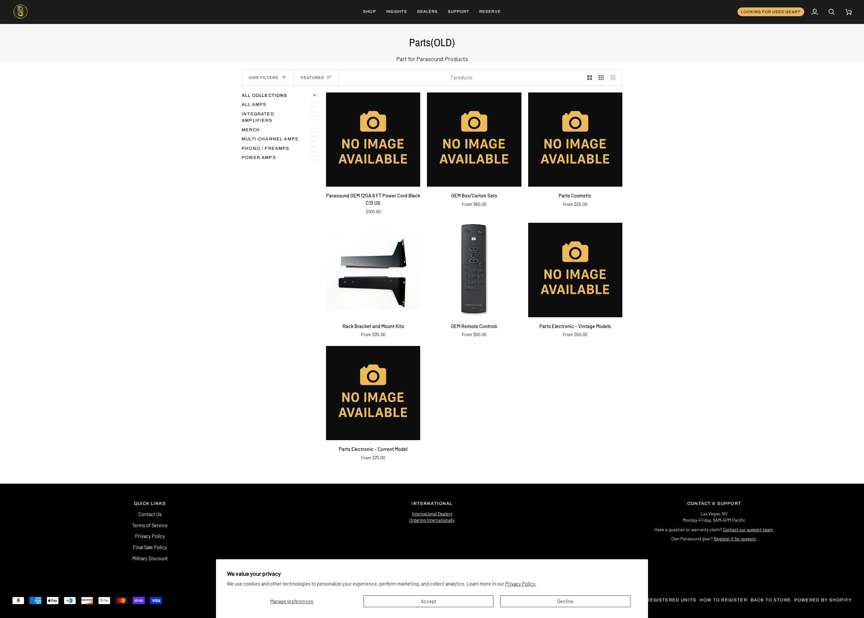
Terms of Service (150, 525)
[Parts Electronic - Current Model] (373, 393)
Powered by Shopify (823, 600)
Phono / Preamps (266, 148)
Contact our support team (748, 529)
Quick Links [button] (150, 503)
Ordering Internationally (432, 520)
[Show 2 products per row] (590, 77)
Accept (428, 601)
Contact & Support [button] (714, 503)
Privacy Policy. (520, 584)
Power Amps (259, 157)
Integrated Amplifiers (258, 117)
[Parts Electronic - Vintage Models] (575, 270)
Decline (565, 601)
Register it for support (735, 538)
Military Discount (150, 558)
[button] (369, 12)
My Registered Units (667, 600)
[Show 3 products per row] (601, 77)
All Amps (254, 104)
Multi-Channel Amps (270, 139)
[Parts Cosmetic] (575, 139)
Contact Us (150, 514)
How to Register (723, 600)
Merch (251, 130)
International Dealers (432, 513)
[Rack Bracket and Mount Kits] (373, 270)
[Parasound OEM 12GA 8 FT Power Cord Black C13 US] (373, 139)
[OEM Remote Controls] (474, 270)
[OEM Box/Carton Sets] (474, 139)
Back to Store (771, 600)
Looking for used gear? (771, 12)
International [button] (431, 503)
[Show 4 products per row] (614, 77)
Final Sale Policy (150, 547)
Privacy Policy (150, 536)
